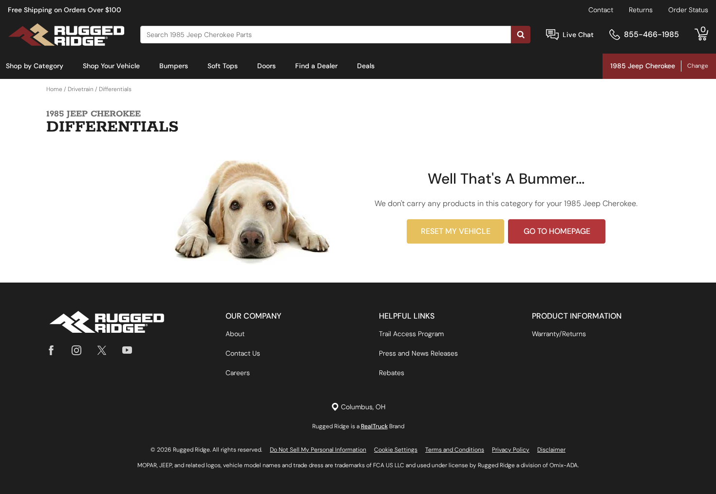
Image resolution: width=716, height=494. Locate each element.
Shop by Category (34, 65)
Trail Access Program (411, 333)
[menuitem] (34, 66)
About (235, 333)
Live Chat (578, 34)
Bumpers (173, 65)
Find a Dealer (316, 65)
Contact (600, 9)
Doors (266, 65)
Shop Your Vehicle (111, 65)
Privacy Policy (510, 450)
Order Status (688, 9)
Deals (366, 65)
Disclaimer (551, 450)
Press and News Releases (418, 353)
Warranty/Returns (559, 333)
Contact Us (243, 353)
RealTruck (374, 426)
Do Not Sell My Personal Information (318, 450)
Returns (641, 9)
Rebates (391, 372)
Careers (238, 372)
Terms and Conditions (454, 450)
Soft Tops (222, 65)
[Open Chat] (552, 34)
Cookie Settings (395, 450)
